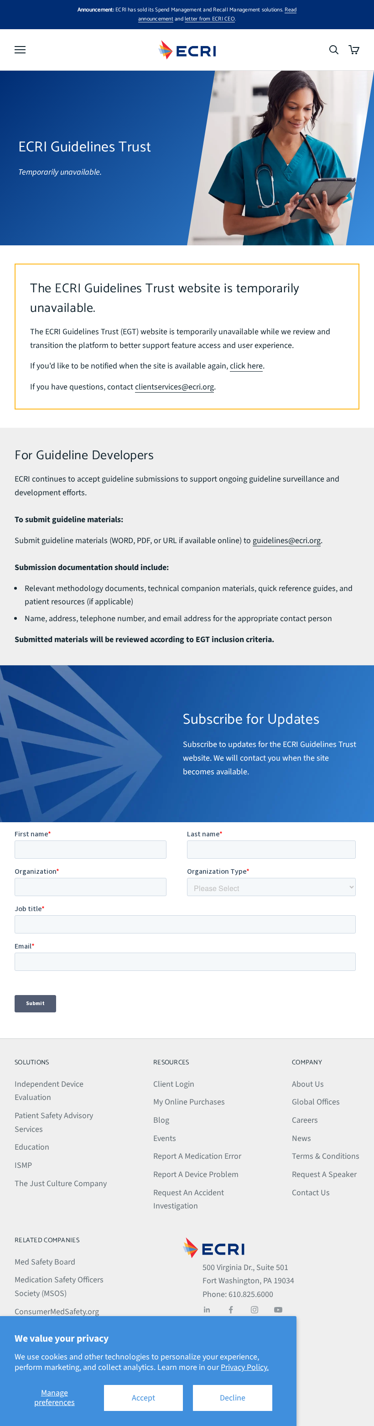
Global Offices (316, 1102)
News (301, 1138)
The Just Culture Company (61, 1183)
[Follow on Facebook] (230, 1309)
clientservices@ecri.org (174, 387)
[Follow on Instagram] (254, 1309)
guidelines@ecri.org (287, 540)
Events (164, 1138)
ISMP (23, 1165)
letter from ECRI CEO (210, 19)
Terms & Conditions (325, 1156)
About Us (308, 1084)
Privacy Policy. (245, 1367)
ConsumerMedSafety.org (57, 1311)
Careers (305, 1120)
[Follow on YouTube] (278, 1309)
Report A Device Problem (196, 1174)
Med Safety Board (45, 1262)
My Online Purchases (189, 1102)
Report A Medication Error (197, 1156)
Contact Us (311, 1192)
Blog (161, 1120)
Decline (232, 1398)
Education (32, 1147)
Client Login (173, 1084)
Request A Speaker (324, 1174)
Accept (143, 1398)
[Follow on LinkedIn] (207, 1309)
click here (246, 366)
